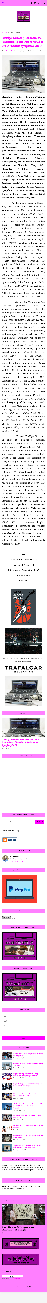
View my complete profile (16, 861)
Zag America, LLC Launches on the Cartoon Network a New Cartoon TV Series (27, 1146)
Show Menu (8, 3)
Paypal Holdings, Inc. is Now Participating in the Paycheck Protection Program (28, 1085)
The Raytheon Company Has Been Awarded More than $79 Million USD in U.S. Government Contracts (28, 1106)
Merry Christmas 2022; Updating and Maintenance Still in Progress (18, 1228)
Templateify (27, 1286)
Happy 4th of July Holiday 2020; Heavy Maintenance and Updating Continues (25, 1075)
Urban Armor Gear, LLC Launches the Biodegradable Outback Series (25, 1095)
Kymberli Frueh (14, 33)
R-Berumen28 (14, 856)
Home (4, 33)
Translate (17, 1278)
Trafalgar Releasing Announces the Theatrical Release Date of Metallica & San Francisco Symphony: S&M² (22, 742)
